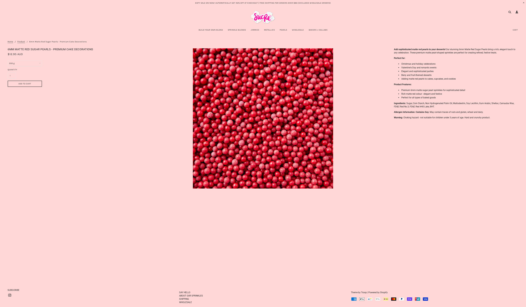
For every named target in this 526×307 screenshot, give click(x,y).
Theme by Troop (359, 292)
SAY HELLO (184, 292)
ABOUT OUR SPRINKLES (191, 295)
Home (10, 42)
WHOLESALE (185, 302)
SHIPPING (184, 299)
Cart (515, 30)
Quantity (12, 69)
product (21, 42)
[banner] (263, 17)
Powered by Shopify (378, 292)
